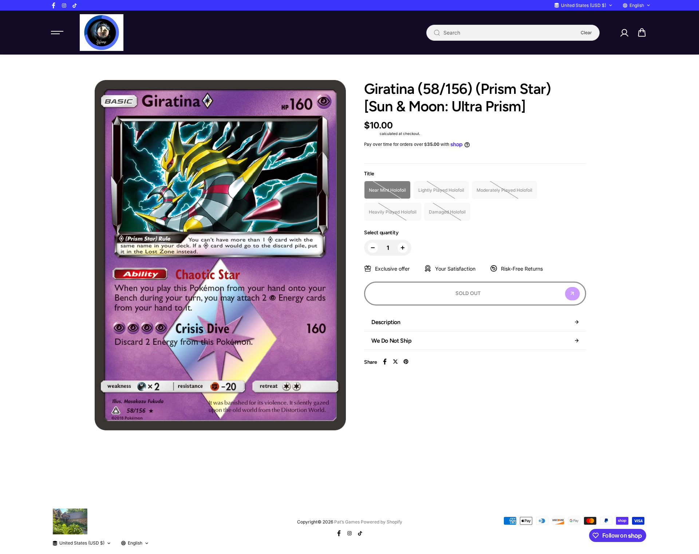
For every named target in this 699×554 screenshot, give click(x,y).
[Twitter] (395, 361)
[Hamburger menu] (57, 33)
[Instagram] (64, 5)
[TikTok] (74, 5)
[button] (642, 33)
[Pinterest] (406, 361)
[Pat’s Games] (101, 32)
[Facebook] (53, 5)
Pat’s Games (347, 522)
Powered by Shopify (381, 522)
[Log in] (624, 33)
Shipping (371, 133)
